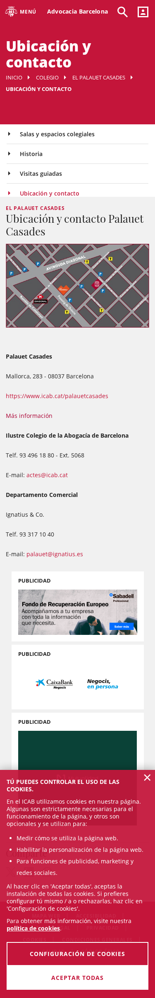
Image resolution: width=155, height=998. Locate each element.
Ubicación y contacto (49, 193)
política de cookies (33, 928)
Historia (31, 154)
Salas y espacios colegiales (57, 134)
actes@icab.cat (47, 475)
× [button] (147, 777)
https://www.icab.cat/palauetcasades (57, 396)
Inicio (14, 77)
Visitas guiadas (41, 173)
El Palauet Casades (98, 77)
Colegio (47, 77)
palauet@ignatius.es (54, 554)
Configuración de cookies (77, 954)
